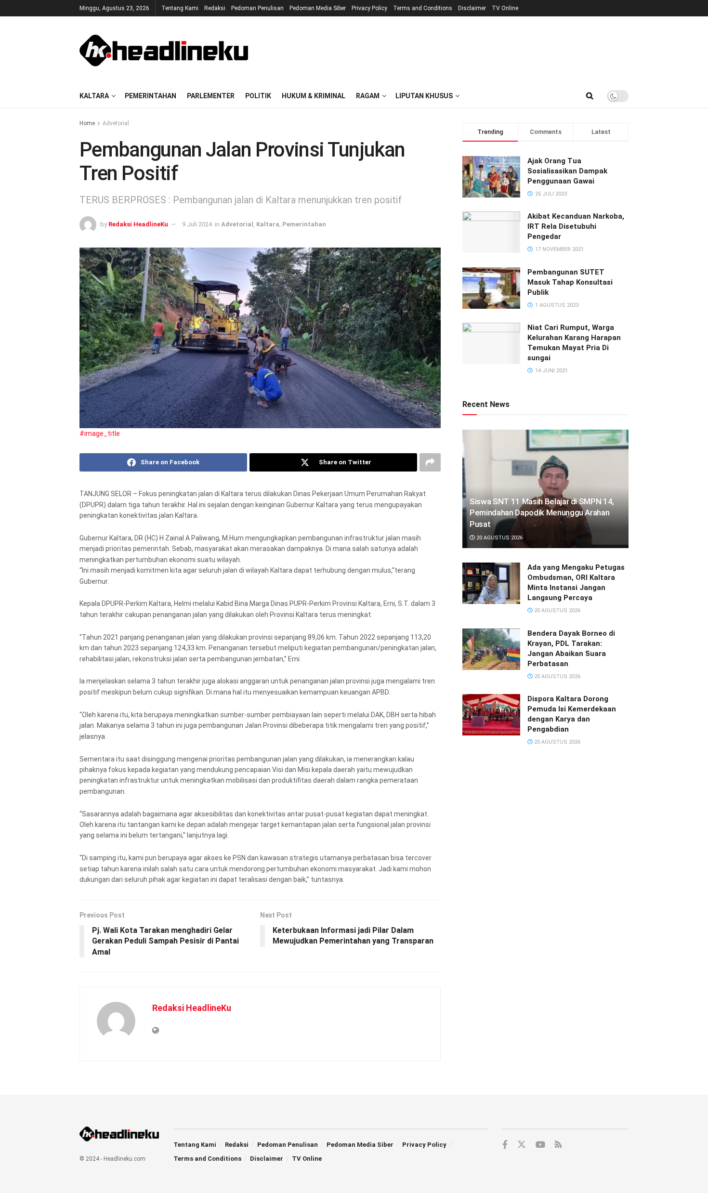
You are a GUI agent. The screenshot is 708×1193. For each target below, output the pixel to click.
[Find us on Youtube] (540, 1145)
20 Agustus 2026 (499, 538)
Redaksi (214, 8)
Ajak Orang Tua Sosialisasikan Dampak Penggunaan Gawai (567, 171)
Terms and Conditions (422, 8)
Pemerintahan (150, 96)
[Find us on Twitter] (521, 1145)
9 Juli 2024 (197, 224)
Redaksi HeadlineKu (138, 224)
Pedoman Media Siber (317, 8)
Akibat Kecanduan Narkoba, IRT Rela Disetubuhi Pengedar (575, 226)
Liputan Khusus (424, 96)
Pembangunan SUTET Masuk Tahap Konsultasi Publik (570, 282)
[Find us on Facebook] (505, 1145)
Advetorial (116, 123)
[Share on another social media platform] (430, 462)
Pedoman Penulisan (257, 8)
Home (87, 123)
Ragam (368, 96)
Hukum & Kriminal (313, 96)
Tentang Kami (179, 8)
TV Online (505, 8)
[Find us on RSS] (558, 1145)
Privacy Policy (369, 8)
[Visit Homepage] (163, 50)
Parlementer (211, 96)
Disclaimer (472, 8)
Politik (258, 96)
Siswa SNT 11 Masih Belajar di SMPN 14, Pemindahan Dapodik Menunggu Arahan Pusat (542, 513)
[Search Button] (589, 96)
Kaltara (94, 96)
